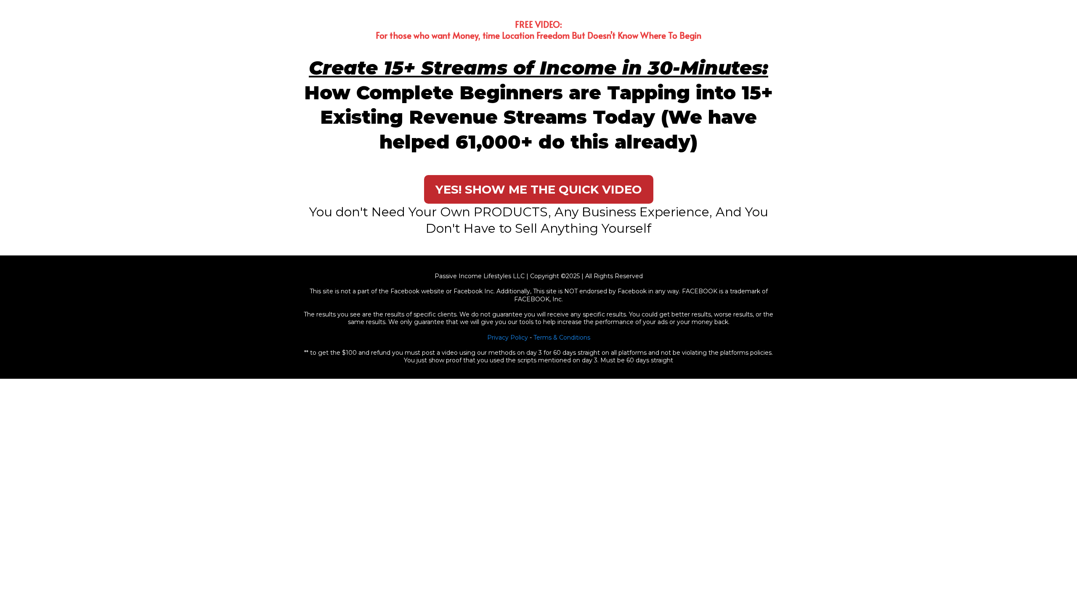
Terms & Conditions (561, 337)
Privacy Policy (507, 337)
